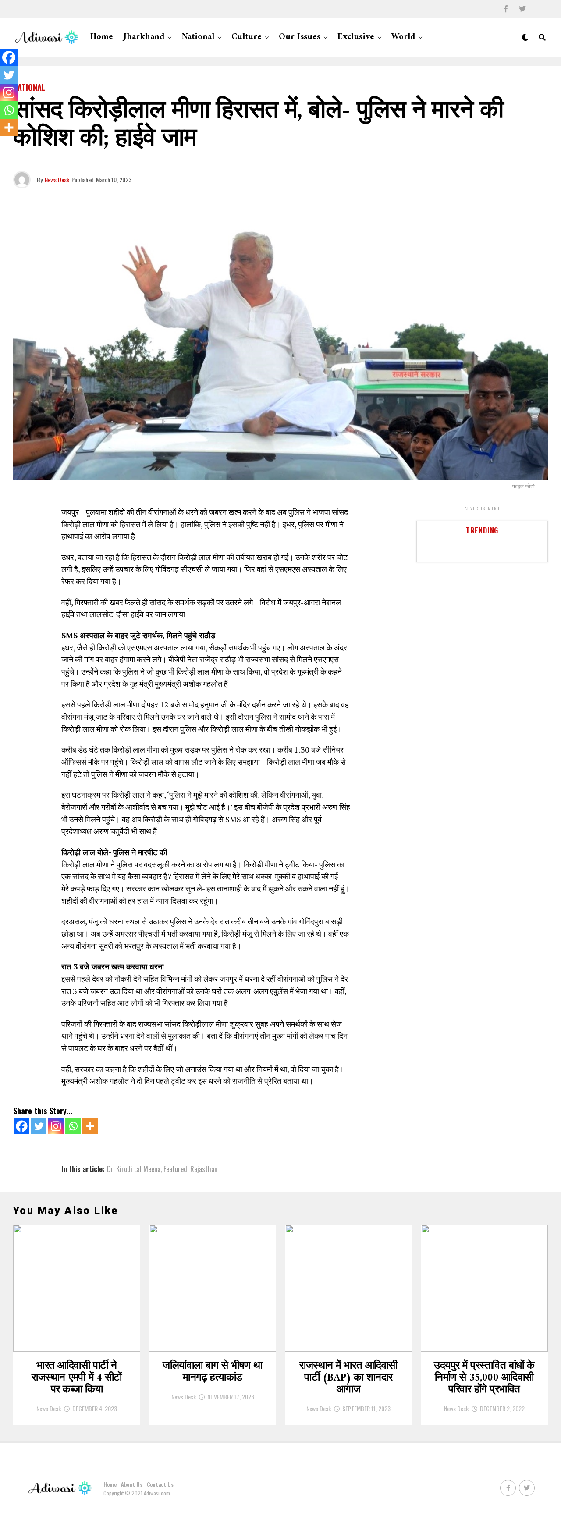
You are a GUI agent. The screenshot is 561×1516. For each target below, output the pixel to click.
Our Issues (299, 37)
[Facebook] (21, 1126)
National (197, 37)
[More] (90, 1126)
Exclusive (355, 37)
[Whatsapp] (73, 1126)
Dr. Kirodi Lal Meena (133, 1168)
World (403, 37)
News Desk (57, 179)
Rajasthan (203, 1168)
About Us (131, 1484)
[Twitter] (38, 1126)
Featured (175, 1168)
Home (101, 37)
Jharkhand (144, 37)
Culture (246, 37)
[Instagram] (56, 1126)
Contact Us (160, 1484)
